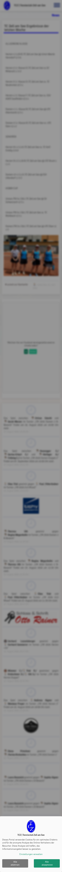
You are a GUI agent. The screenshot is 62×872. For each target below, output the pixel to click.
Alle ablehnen (15, 863)
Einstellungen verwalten (31, 854)
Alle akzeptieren (47, 863)
